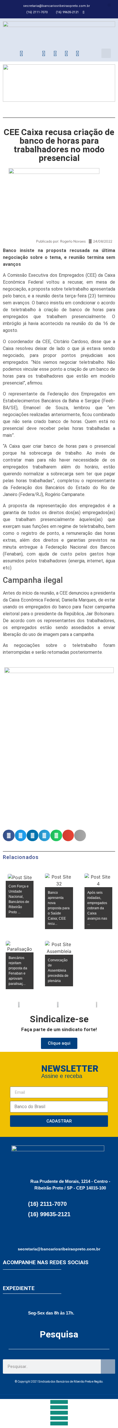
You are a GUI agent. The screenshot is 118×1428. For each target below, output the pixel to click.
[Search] (108, 1366)
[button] (109, 5)
